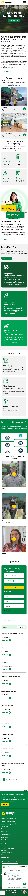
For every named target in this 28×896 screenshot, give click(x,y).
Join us (5, 804)
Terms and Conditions (6, 829)
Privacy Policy (4, 826)
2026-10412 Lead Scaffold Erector (12, 633)
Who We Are (4, 837)
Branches (4, 843)
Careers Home (5, 834)
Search (14, 587)
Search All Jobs (14, 20)
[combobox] (9, 581)
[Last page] (3, 783)
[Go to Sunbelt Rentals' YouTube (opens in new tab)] (2, 875)
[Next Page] (21, 779)
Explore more (6, 258)
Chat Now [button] (5, 239)
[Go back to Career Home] (6, 2)
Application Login (9, 862)
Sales (2, 855)
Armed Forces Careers (7, 840)
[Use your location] (13, 581)
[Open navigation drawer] (24, 2)
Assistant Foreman (7, 705)
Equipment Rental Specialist (7, 852)
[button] (14, 596)
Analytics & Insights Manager (10, 676)
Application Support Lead (9, 691)
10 (18, 779)
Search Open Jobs (8, 71)
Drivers (2, 846)
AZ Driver (4, 648)
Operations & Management (7, 848)
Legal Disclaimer (5, 831)
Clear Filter (7, 610)
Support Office (5, 857)
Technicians (4, 850)
